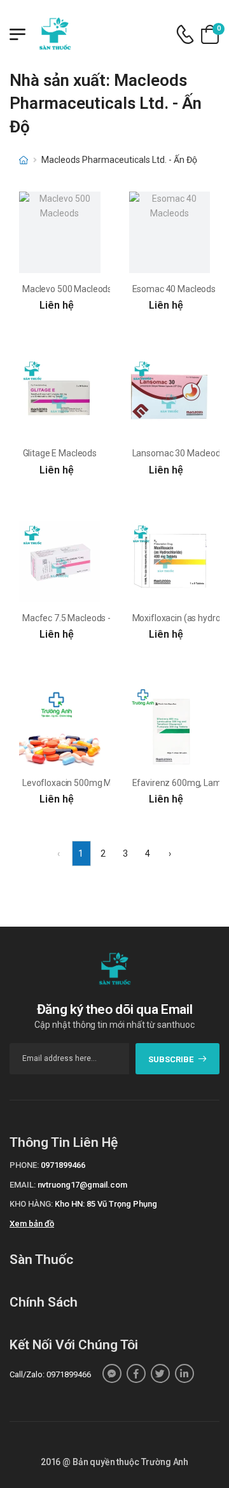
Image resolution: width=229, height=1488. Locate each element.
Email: (23, 1185)
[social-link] (111, 1373)
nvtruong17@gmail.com (82, 1185)
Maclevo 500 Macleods (67, 289)
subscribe (170, 1059)
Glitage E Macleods (60, 453)
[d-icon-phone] (185, 35)
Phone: (24, 1165)
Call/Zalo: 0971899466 (50, 1374)
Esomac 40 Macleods (174, 289)
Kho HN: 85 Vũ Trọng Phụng (106, 1204)
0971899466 (63, 1165)
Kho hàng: (31, 1204)
